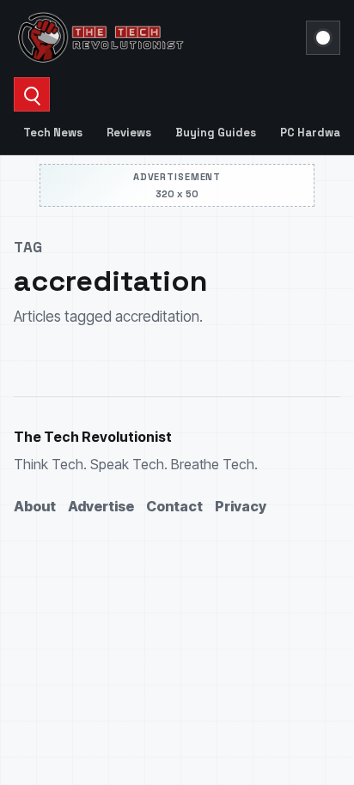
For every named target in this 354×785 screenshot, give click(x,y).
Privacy (240, 506)
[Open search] (32, 94)
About (35, 506)
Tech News (52, 132)
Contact (174, 506)
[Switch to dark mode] (323, 38)
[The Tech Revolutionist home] (155, 38)
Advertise (101, 506)
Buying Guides (215, 132)
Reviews (129, 132)
